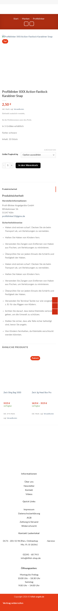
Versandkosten (19, 109)
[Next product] (26, 24)
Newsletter (29, 486)
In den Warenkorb (28, 165)
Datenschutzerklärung (29, 513)
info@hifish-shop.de (30, 558)
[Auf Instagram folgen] (29, 445)
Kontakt (29, 490)
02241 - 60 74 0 (31, 554)
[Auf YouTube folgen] (34, 445)
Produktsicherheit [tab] (9, 189)
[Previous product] (32, 24)
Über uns (29, 482)
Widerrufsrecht (29, 526)
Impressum (29, 509)
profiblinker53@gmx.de (13, 216)
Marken (26, 19)
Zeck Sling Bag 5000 (12, 393)
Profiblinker (38, 19)
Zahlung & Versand (29, 522)
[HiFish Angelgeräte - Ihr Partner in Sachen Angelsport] (29, 9)
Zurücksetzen (50, 150)
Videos (29, 494)
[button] (7, 9)
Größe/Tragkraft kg (10, 154)
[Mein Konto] (46, 9)
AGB (29, 518)
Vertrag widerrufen (13, 603)
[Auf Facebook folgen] (24, 445)
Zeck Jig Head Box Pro (41, 393)
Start (16, 19)
